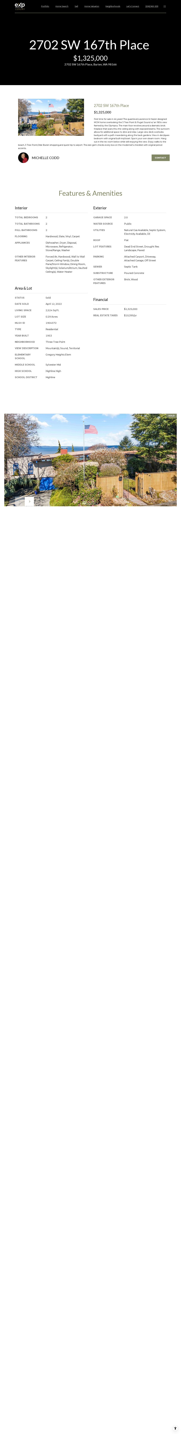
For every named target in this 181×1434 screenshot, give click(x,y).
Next (29, 501)
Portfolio (45, 6)
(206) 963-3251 (152, 6)
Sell (76, 6)
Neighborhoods (112, 6)
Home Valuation (91, 6)
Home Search (61, 6)
